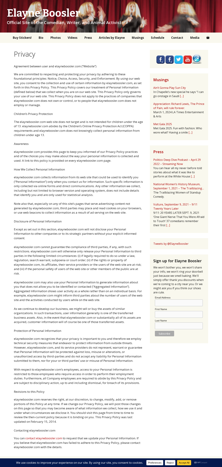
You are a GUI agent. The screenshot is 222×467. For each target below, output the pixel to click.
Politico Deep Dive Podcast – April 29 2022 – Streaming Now (177, 162)
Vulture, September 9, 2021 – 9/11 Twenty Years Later (175, 206)
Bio (41, 38)
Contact (177, 38)
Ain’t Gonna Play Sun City (169, 88)
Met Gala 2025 (162, 124)
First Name (161, 309)
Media (194, 38)
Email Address (162, 297)
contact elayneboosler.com (43, 438)
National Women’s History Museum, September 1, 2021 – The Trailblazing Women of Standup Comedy (177, 186)
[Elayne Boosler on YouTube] (187, 63)
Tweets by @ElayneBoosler (171, 244)
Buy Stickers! (22, 38)
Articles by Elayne (112, 38)
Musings (138, 38)
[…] (182, 96)
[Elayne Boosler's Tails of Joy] (197, 63)
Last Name (161, 320)
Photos (55, 38)
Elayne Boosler (43, 13)
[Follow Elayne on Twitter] (178, 63)
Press (88, 38)
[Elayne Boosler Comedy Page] (160, 63)
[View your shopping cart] (208, 38)
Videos (72, 38)
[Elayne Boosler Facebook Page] (169, 63)
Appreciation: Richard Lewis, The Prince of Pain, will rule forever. (178, 106)
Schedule (157, 38)
